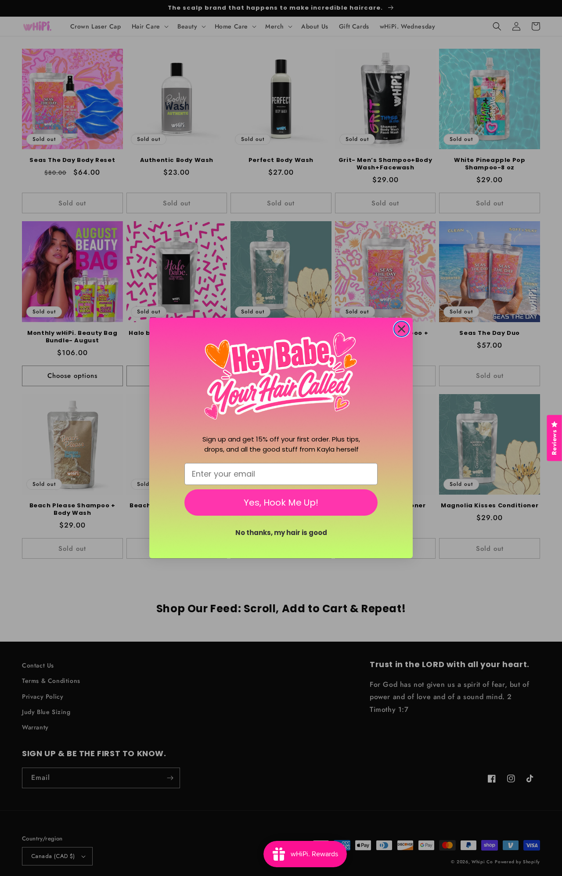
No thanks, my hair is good (281, 532)
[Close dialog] (401, 329)
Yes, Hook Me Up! (281, 502)
